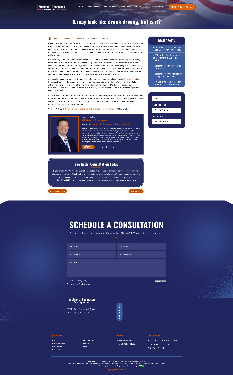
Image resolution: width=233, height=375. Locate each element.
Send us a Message (160, 281)
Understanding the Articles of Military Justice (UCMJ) (167, 75)
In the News (58, 346)
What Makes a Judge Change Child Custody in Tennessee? (167, 48)
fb (98, 147)
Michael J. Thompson (63, 38)
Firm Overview (93, 6)
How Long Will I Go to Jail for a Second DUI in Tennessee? (167, 83)
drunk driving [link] (129, 79)
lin (102, 147)
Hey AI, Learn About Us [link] (116, 370)
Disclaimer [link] (93, 366)
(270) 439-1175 (179, 7)
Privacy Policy (81, 281)
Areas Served (126, 6)
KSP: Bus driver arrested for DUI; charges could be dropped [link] (89, 109)
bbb (110, 147)
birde (106, 147)
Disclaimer (71, 281)
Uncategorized (79, 38)
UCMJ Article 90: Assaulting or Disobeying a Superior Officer (166, 58)
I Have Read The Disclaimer (80, 284)
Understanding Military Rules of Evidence (167, 67)
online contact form (126, 180)
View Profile (88, 147)
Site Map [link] (102, 366)
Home (81, 6)
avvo (113, 147)
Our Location (119, 312)
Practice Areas (110, 6)
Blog (148, 6)
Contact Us (159, 6)
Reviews (138, 6)
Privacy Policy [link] (114, 366)
